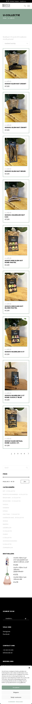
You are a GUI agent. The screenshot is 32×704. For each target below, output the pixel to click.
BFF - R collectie (9, 491)
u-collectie (8, 81)
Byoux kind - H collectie (12, 501)
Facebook (6, 634)
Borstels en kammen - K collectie (15, 494)
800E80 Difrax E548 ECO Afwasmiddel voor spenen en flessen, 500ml (21, 560)
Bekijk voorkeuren (16, 697)
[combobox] (16, 43)
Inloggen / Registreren (20, 1)
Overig (5, 534)
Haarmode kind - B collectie (13, 517)
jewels (5, 521)
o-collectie (7, 531)
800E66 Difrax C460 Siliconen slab (20, 578)
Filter (25, 481)
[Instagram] (6, 1)
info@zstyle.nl (7, 653)
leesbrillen (7, 527)
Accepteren (16, 687)
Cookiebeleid (11, 701)
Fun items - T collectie (11, 514)
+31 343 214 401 (8, 650)
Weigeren (16, 692)
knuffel (5, 524)
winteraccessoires (10, 541)
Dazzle (5, 504)
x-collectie (7, 544)
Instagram (6, 631)
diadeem (6, 507)
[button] (29, 668)
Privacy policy (19, 701)
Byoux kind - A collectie (12, 497)
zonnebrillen (8, 547)
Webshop (12, 1)
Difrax (5, 511)
